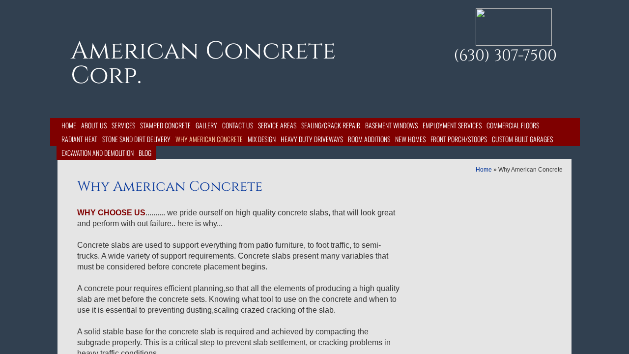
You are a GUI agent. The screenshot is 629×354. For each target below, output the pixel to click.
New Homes (410, 139)
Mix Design (262, 139)
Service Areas (277, 125)
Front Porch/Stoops (458, 139)
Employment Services (452, 125)
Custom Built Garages (522, 139)
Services (123, 125)
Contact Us (237, 125)
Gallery (206, 125)
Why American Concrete (209, 139)
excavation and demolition (97, 153)
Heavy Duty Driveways (312, 139)
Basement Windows (391, 125)
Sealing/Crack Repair (330, 125)
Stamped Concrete (165, 125)
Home (68, 125)
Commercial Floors (512, 125)
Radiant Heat (79, 139)
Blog (145, 153)
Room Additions (369, 139)
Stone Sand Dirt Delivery (136, 139)
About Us (94, 125)
